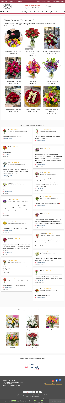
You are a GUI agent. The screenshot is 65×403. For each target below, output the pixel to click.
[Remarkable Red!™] (37, 215)
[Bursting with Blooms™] (5, 240)
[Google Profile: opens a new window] (60, 380)
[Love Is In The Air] (37, 198)
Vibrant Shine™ (11, 148)
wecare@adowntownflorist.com (11, 385)
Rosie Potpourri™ (11, 262)
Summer (9, 12)
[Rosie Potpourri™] (5, 262)
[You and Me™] (37, 131)
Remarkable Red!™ (44, 215)
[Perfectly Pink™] (37, 174)
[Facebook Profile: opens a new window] (57, 380)
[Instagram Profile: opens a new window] (53, 380)
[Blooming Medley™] (5, 223)
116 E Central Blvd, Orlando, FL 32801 (13, 382)
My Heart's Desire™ (12, 201)
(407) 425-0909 (7, 384)
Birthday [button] (24, 12)
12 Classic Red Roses (12, 131)
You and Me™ (43, 131)
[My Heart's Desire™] (5, 201)
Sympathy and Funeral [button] (36, 12)
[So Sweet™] (37, 272)
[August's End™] (37, 290)
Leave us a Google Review (53, 384)
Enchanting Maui (11, 184)
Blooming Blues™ (11, 164)
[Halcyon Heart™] (37, 253)
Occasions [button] (16, 12)
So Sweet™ (42, 272)
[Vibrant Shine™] (5, 148)
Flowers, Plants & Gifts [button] (52, 12)
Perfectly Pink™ (43, 174)
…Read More (38, 162)
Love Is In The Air (44, 198)
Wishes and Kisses (44, 150)
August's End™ (43, 290)
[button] (60, 396)
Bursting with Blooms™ (12, 240)
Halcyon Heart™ (43, 253)
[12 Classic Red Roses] (5, 131)
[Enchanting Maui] (5, 184)
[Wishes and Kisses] (37, 150)
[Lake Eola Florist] (11, 6)
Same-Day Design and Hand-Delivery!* (12, 1)
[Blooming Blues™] (5, 164)
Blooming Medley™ (12, 223)
